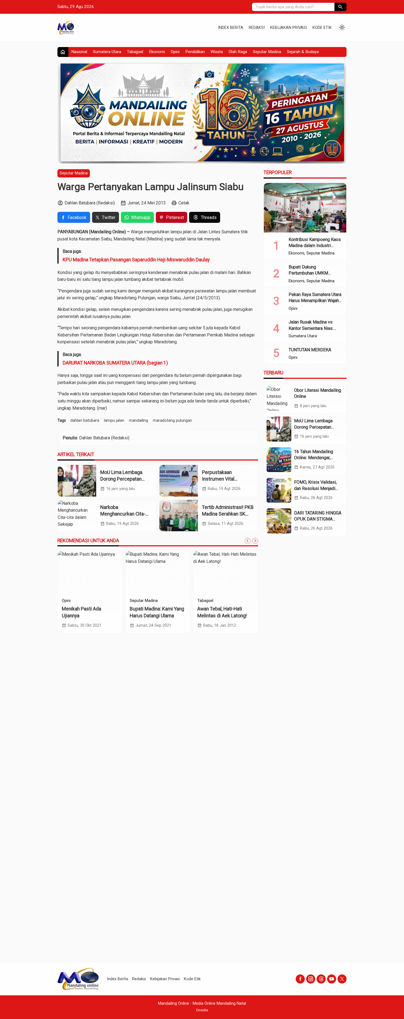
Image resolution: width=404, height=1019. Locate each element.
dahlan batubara (84, 420)
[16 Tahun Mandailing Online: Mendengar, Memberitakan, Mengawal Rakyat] (279, 459)
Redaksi (257, 27)
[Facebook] (300, 979)
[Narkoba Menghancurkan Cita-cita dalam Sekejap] (77, 516)
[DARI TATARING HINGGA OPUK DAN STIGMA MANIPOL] (279, 520)
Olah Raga (238, 51)
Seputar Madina (267, 51)
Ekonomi (157, 51)
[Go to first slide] (255, 541)
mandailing (138, 420)
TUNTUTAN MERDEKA (310, 349)
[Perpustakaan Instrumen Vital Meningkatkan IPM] (178, 481)
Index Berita (230, 27)
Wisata (217, 51)
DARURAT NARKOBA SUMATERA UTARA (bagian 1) (115, 362)
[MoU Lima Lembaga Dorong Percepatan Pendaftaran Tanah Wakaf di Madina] (77, 481)
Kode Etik (322, 27)
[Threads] (321, 979)
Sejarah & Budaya (303, 51)
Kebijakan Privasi (288, 27)
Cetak (183, 203)
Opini (175, 51)
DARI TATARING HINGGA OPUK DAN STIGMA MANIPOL (317, 519)
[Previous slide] (248, 541)
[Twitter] (342, 979)
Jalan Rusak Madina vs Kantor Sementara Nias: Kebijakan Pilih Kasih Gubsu (315, 328)
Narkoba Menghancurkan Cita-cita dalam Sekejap (122, 514)
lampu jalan (114, 420)
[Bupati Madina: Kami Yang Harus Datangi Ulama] (158, 573)
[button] (340, 7)
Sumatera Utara (107, 51)
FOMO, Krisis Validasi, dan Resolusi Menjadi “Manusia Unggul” (315, 488)
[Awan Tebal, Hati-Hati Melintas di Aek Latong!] (225, 573)
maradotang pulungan (172, 420)
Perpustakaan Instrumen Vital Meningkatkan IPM (221, 479)
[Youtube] (331, 979)
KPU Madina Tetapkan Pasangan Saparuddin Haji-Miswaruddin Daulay (136, 259)
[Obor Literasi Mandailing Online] (279, 398)
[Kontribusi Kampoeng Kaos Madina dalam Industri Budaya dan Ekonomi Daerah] (305, 207)
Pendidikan (195, 51)
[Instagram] (310, 979)
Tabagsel (135, 51)
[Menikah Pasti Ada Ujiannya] (90, 573)
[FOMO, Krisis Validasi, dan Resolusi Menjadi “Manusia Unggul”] (279, 490)
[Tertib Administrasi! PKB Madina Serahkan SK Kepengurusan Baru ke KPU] (178, 516)
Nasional (79, 51)
